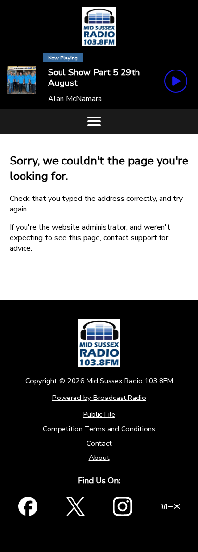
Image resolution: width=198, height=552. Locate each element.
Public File (99, 414)
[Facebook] (28, 506)
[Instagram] (123, 506)
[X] (75, 506)
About (99, 457)
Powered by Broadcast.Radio (99, 397)
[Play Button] (175, 81)
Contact (99, 443)
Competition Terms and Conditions (99, 429)
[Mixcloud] (170, 506)
